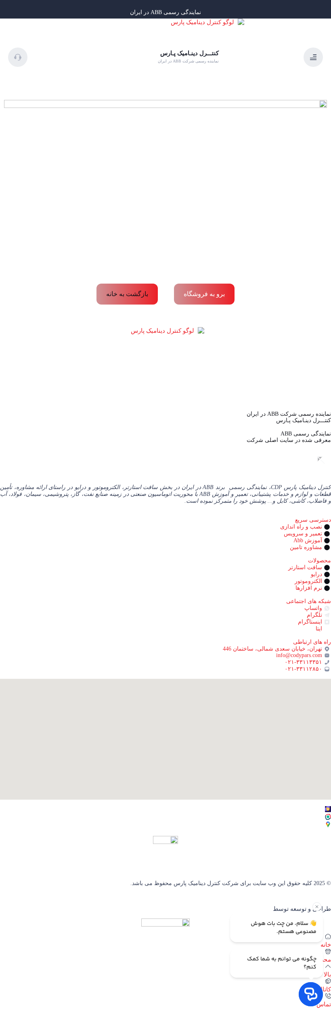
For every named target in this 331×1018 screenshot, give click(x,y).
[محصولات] (328, 951)
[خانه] (328, 936)
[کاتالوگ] (328, 981)
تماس (323, 1004)
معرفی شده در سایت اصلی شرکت (289, 440)
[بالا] (328, 966)
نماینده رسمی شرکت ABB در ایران (289, 414)
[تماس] (328, 996)
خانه (326, 944)
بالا (327, 974)
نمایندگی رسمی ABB (306, 434)
